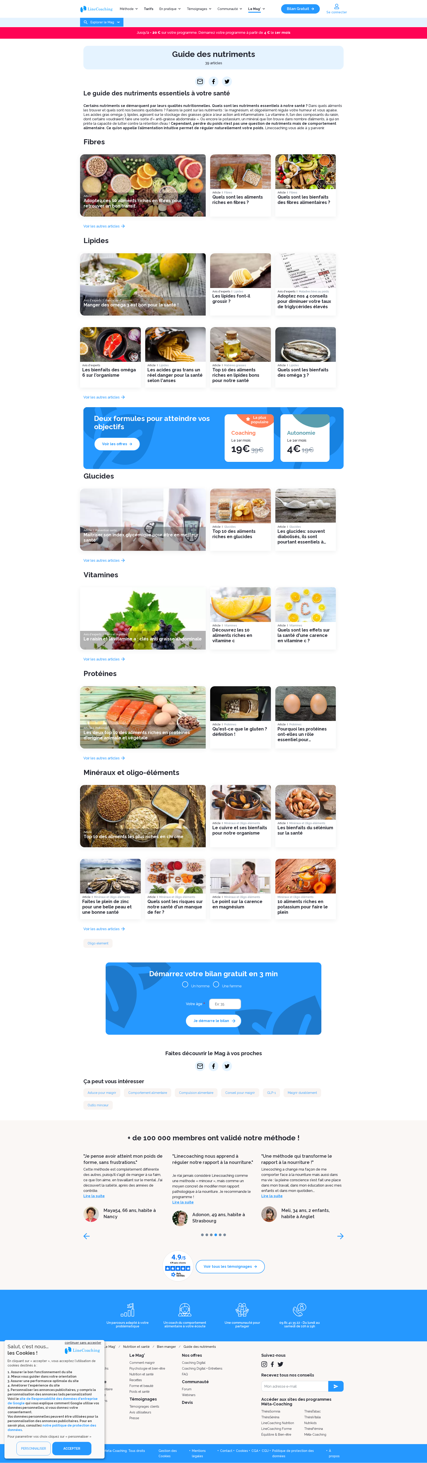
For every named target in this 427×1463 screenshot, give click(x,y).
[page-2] (211, 1235)
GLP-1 (271, 1093)
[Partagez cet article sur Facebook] (214, 81)
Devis (187, 1402)
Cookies (242, 1451)
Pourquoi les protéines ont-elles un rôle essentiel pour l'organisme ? (302, 734)
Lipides (96, 240)
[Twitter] (280, 1364)
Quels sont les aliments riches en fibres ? (237, 199)
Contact (226, 1451)
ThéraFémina (313, 1429)
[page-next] (340, 1236)
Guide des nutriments (199, 1346)
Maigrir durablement (302, 1093)
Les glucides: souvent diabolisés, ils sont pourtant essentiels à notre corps (301, 537)
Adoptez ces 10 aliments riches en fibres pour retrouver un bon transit (133, 203)
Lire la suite (94, 1202)
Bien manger (166, 1346)
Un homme (200, 986)
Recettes (135, 1380)
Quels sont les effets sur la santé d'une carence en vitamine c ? (304, 635)
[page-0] (202, 1235)
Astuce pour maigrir (102, 1093)
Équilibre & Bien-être (276, 1434)
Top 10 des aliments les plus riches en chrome (133, 836)
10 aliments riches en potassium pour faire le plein (303, 907)
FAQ (185, 1374)
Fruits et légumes (116, 634)
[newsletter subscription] (336, 1386)
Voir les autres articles (102, 226)
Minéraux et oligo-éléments (131, 772)
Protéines (100, 673)
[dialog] (54, 1399)
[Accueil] (98, 9)
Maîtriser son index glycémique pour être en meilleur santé (141, 537)
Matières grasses (235, 365)
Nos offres (192, 1355)
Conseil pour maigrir (240, 1093)
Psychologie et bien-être (147, 1368)
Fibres (94, 142)
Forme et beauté (141, 1386)
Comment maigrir (142, 1362)
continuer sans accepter (83, 1342)
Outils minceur (98, 1105)
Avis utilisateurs (140, 1412)
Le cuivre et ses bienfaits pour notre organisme (239, 830)
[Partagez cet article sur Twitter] (227, 81)
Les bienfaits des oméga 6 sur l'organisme (109, 372)
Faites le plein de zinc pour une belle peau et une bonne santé (107, 907)
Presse (134, 1418)
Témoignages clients (144, 1406)
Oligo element (98, 943)
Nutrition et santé (136, 1346)
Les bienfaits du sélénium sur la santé (305, 830)
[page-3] (215, 1235)
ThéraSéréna (270, 1417)
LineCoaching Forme (276, 1429)
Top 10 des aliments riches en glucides (234, 534)
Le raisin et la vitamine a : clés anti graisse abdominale (143, 639)
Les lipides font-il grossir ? (231, 298)
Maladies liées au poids (314, 291)
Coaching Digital (193, 1362)
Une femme (232, 986)
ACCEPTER (71, 1448)
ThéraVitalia (312, 1417)
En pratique (168, 9)
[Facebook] (272, 1364)
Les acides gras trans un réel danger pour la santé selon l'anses (175, 375)
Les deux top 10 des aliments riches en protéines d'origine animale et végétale (137, 735)
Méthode (127, 9)
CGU (265, 1451)
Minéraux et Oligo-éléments (242, 823)
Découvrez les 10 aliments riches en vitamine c (232, 635)
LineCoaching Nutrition (277, 1423)
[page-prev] (86, 1236)
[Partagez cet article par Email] (200, 81)
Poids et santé (139, 1391)
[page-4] (220, 1235)
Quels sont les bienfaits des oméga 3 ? (303, 372)
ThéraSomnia (270, 1411)
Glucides (99, 476)
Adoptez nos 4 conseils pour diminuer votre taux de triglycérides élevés (304, 301)
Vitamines (101, 575)
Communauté (228, 9)
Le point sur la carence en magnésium (237, 904)
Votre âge (194, 1004)
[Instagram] (264, 1364)
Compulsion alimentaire (196, 1093)
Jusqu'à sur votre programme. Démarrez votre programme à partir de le (213, 32)
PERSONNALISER (33, 1448)
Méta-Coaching (315, 1434)
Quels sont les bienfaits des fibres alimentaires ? (304, 199)
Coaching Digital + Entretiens (202, 1368)
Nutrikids (310, 1423)
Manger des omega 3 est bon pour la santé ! (131, 305)
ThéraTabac (312, 1411)
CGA (255, 1451)
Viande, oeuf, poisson (118, 300)
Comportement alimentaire (147, 1093)
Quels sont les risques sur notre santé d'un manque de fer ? (175, 907)
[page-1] (206, 1235)
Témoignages (197, 9)
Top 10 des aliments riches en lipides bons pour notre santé (235, 375)
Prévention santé (106, 530)
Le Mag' (254, 9)
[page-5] (224, 1235)
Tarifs (148, 9)
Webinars (188, 1395)
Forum (186, 1389)
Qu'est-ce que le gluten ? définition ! (239, 731)
